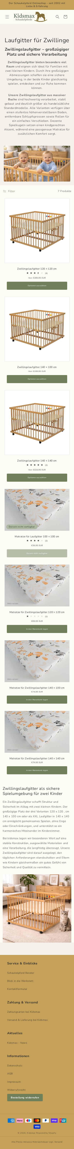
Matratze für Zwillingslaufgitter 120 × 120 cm (37, 612)
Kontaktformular (17, 989)
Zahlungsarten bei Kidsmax (23, 1012)
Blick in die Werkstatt (20, 981)
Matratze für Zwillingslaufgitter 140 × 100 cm (37, 688)
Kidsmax (31, 1133)
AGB (10, 1073)
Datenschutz (14, 1065)
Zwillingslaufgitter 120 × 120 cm (37, 268)
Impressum (14, 1082)
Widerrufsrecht (16, 1090)
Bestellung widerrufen (25, 1097)
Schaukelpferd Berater (20, 973)
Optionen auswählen (37, 285)
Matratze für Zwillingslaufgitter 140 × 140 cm (37, 758)
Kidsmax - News (17, 1043)
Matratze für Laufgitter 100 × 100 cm (37, 536)
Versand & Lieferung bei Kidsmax (27, 1020)
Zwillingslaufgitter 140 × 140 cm (37, 460)
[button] (7, 17)
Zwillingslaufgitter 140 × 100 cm (37, 367)
